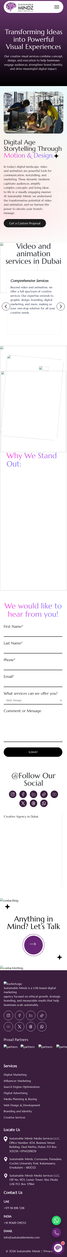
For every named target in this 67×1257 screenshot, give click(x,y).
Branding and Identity (18, 1111)
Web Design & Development (22, 1105)
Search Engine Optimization (22, 1087)
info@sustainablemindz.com (21, 1237)
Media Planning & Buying (20, 1099)
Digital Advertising (16, 1093)
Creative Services (14, 1117)
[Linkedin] (33, 794)
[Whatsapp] (44, 803)
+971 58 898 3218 (14, 1208)
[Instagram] (12, 794)
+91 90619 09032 (15, 1223)
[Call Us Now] (56, 1232)
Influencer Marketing (17, 1081)
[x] (23, 803)
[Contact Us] (33, 945)
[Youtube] (54, 794)
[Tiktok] (44, 794)
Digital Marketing (15, 1074)
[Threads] (33, 803)
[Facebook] (23, 794)
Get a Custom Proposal (24, 223)
